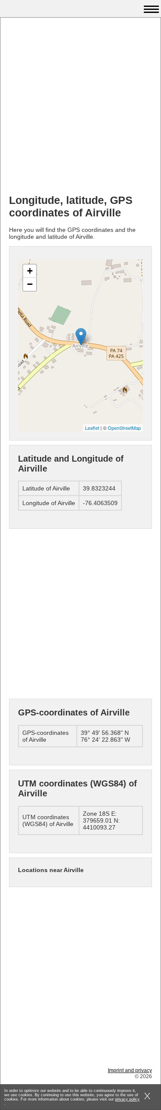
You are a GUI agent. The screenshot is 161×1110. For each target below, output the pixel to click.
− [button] (30, 284)
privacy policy (127, 1099)
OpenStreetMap (124, 427)
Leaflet (92, 427)
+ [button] (30, 270)
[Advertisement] (80, 107)
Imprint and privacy (130, 1070)
